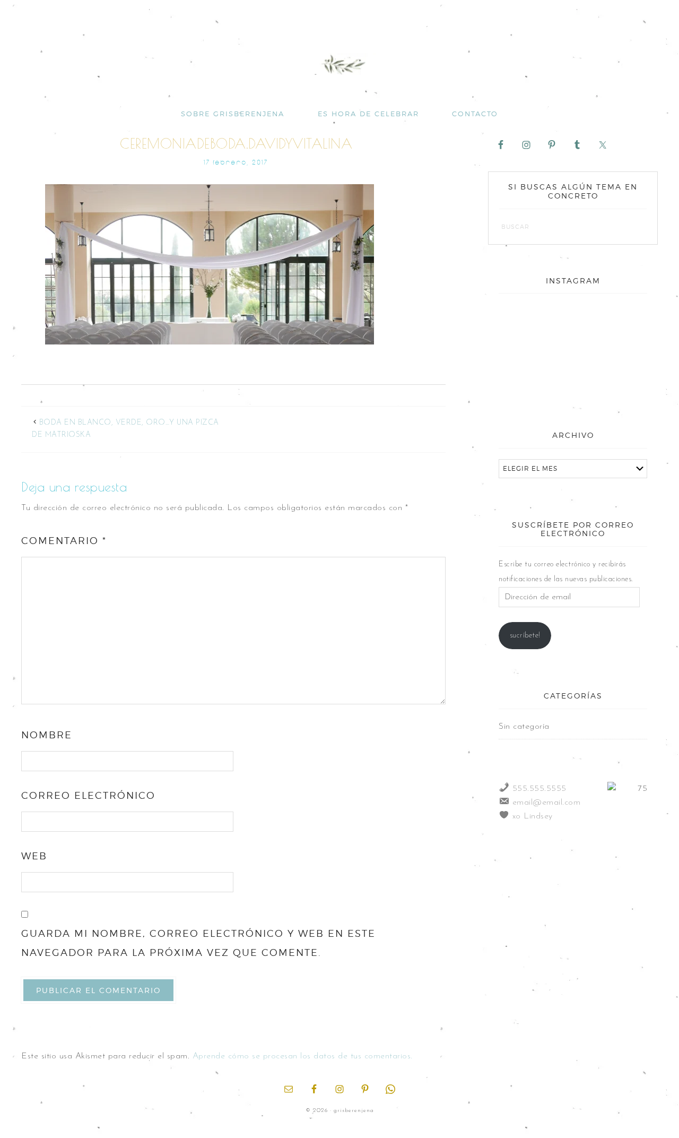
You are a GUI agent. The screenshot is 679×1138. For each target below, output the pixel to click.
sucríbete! (525, 636)
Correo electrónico (88, 795)
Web (34, 855)
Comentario (64, 540)
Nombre (46, 734)
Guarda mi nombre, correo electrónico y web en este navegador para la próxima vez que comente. (198, 943)
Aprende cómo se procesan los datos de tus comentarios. (303, 1056)
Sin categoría (524, 726)
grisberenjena (339, 64)
